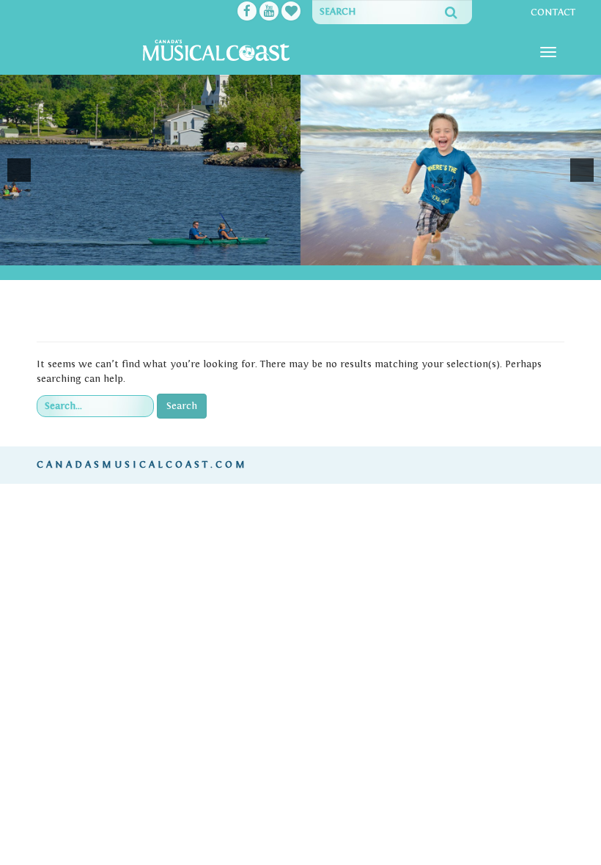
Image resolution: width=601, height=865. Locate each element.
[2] (278, 253)
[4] (308, 253)
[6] (339, 253)
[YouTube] (269, 12)
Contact (553, 12)
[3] (293, 253)
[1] (262, 253)
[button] (19, 170)
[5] (324, 253)
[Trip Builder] (290, 12)
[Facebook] (247, 12)
